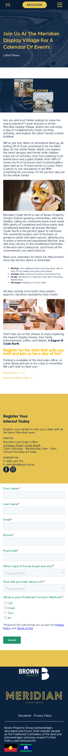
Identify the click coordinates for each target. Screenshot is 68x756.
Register (34, 4)
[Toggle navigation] (59, 5)
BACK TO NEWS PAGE (16, 377)
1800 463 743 (14, 461)
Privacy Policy (43, 715)
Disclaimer (25, 715)
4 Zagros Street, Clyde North (21, 445)
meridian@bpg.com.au (20, 464)
